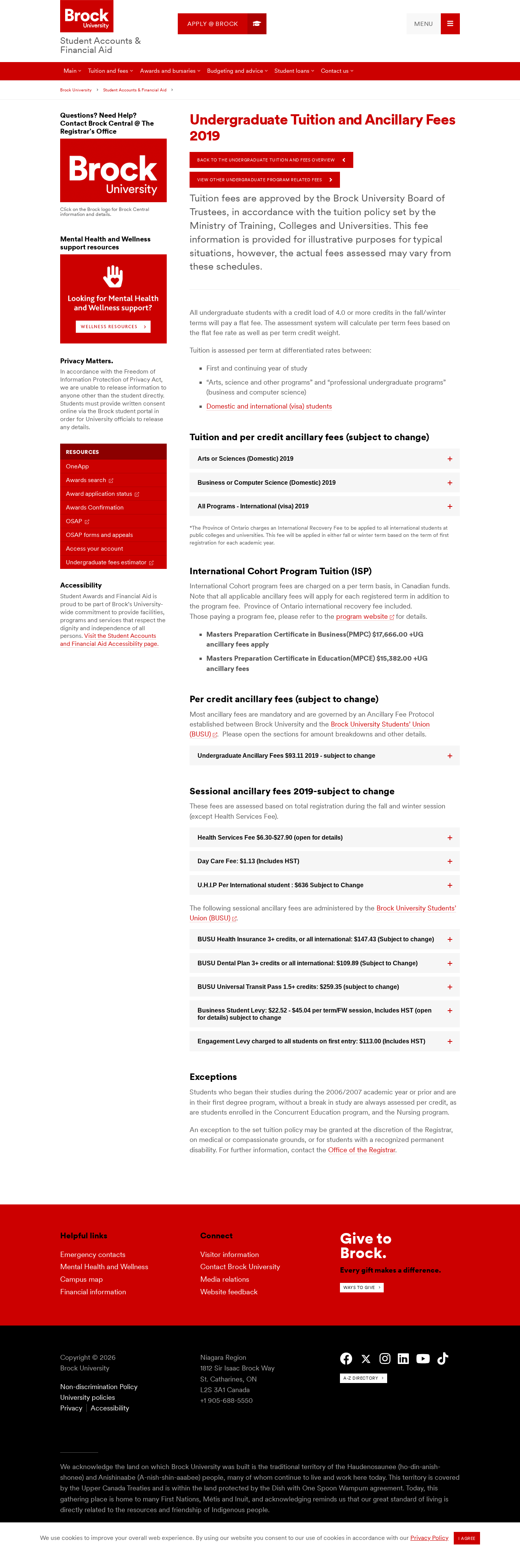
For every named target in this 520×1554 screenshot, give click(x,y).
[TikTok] (442, 1358)
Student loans (291, 70)
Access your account (94, 548)
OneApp (77, 466)
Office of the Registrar (361, 1150)
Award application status (99, 493)
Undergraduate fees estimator (106, 562)
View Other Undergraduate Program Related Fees (259, 179)
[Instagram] (385, 1358)
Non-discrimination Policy (98, 1387)
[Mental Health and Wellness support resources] (113, 341)
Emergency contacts (93, 1254)
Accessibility (110, 1408)
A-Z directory (360, 1378)
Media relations (224, 1279)
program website (362, 616)
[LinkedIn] (403, 1358)
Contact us (335, 70)
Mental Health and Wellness (104, 1266)
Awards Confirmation (95, 507)
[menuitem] (222, 23)
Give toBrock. (366, 1245)
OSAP (74, 521)
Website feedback (229, 1291)
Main (70, 70)
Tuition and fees (108, 70)
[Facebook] (346, 1358)
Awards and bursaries (168, 70)
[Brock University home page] (86, 17)
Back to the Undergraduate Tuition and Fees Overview (266, 160)
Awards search (86, 480)
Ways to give (359, 1287)
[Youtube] (423, 1358)
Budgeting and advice (235, 70)
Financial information (93, 1291)
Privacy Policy (429, 1537)
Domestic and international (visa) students (269, 406)
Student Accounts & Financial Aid (100, 45)
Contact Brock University (240, 1266)
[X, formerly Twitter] (366, 1359)
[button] (325, 458)
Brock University (76, 90)
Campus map (81, 1279)
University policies (87, 1397)
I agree (466, 1538)
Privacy (71, 1408)
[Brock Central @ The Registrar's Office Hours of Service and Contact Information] (113, 200)
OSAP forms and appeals (99, 534)
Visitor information (229, 1254)
